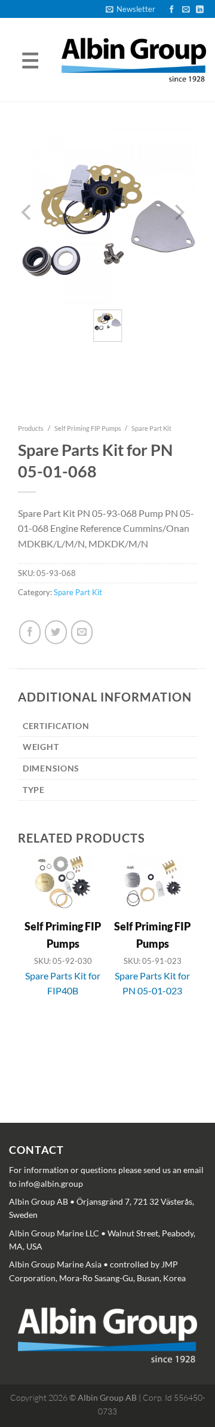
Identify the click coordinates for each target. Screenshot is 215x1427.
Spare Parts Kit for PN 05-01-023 (152, 983)
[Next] (178, 961)
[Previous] (27, 961)
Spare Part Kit (151, 428)
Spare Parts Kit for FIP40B (62, 983)
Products (31, 428)
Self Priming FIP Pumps (87, 428)
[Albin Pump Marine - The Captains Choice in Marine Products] (134, 59)
